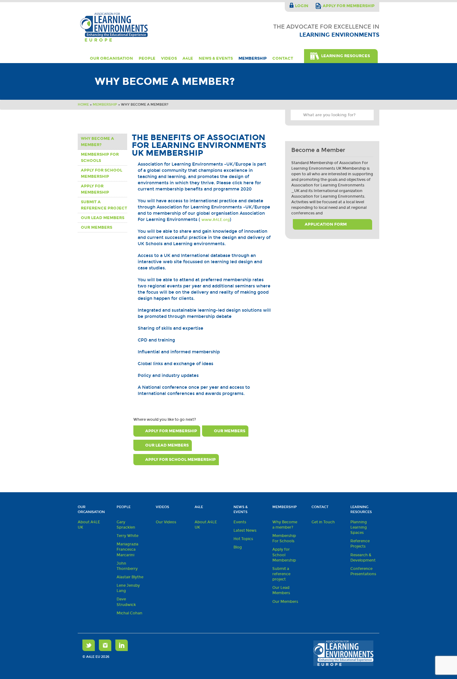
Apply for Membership (95, 189)
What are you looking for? (297, 116)
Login (301, 5)
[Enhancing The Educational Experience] (114, 27)
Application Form (326, 224)
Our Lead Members (102, 217)
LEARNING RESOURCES (345, 55)
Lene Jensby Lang (128, 588)
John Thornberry (127, 566)
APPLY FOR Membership (171, 431)
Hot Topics (243, 539)
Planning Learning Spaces (358, 527)
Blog (237, 547)
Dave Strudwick (126, 602)
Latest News (244, 530)
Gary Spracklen (126, 525)
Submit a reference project (104, 205)
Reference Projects (360, 543)
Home (81, 58)
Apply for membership (349, 5)
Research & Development (363, 557)
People (147, 58)
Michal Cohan (129, 613)
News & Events (216, 58)
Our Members (96, 227)
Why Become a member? (97, 141)
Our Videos (166, 522)
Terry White (127, 536)
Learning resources (361, 509)
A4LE (187, 58)
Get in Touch (323, 522)
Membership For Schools (100, 157)
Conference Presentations (363, 571)
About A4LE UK (89, 525)
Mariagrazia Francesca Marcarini (127, 549)
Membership (252, 58)
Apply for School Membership (284, 554)
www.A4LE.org (215, 220)
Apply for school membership (101, 173)
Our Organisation (111, 58)
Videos (169, 58)
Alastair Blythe (130, 577)
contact (282, 58)
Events (239, 522)
